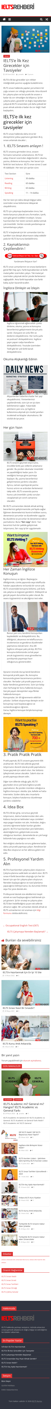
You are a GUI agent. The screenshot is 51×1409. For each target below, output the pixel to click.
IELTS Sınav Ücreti (8, 1280)
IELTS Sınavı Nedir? (9, 1363)
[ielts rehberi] (17, 1314)
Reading (8, 183)
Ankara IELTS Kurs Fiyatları (30, 1197)
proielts (21, 74)
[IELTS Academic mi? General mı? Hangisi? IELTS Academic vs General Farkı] (25, 1072)
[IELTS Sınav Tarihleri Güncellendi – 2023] (9, 1170)
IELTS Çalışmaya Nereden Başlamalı (16, 1355)
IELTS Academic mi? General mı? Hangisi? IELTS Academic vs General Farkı (23, 1107)
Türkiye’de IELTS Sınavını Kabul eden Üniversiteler (31, 1238)
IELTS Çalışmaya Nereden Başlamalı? (27, 931)
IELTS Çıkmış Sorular (9, 1292)
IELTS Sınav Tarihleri (9, 1284)
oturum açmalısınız (32, 1060)
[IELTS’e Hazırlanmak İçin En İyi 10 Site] (25, 946)
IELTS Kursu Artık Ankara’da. (17, 1043)
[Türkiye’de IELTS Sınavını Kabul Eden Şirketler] (9, 1223)
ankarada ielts (10, 1260)
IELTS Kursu (37, 1401)
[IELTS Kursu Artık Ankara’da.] (25, 1017)
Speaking (9, 192)
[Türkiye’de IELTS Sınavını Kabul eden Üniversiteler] (9, 1236)
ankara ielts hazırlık (36, 1260)
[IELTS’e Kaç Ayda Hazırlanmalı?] (9, 1183)
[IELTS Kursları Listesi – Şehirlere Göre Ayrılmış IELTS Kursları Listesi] (9, 1157)
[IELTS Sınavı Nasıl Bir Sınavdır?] (25, 981)
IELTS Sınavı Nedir (8, 1276)
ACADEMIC (8, 1099)
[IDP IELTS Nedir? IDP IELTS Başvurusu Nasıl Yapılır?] (9, 1131)
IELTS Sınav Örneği (9, 1288)
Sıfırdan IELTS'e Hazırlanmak (13, 1347)
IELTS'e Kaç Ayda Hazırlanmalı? (14, 1366)
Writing (8, 188)
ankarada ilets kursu (22, 1260)
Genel (7, 56)
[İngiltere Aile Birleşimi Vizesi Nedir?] (9, 1144)
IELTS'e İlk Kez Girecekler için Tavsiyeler (17, 1351)
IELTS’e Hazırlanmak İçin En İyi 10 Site (22, 972)
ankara (3, 1260)
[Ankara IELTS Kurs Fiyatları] (9, 1196)
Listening (9, 178)
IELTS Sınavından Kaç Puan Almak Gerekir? (19, 1359)
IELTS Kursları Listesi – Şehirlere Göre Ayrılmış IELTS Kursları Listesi (33, 1159)
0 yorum (30, 74)
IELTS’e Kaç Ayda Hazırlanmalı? (31, 1184)
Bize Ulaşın (6, 1381)
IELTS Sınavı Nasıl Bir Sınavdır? (19, 1007)
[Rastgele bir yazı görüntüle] (47, 19)
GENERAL (18, 1099)
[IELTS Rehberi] (4, 19)
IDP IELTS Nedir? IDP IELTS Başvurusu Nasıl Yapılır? (29, 1133)
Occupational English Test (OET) (21, 925)
